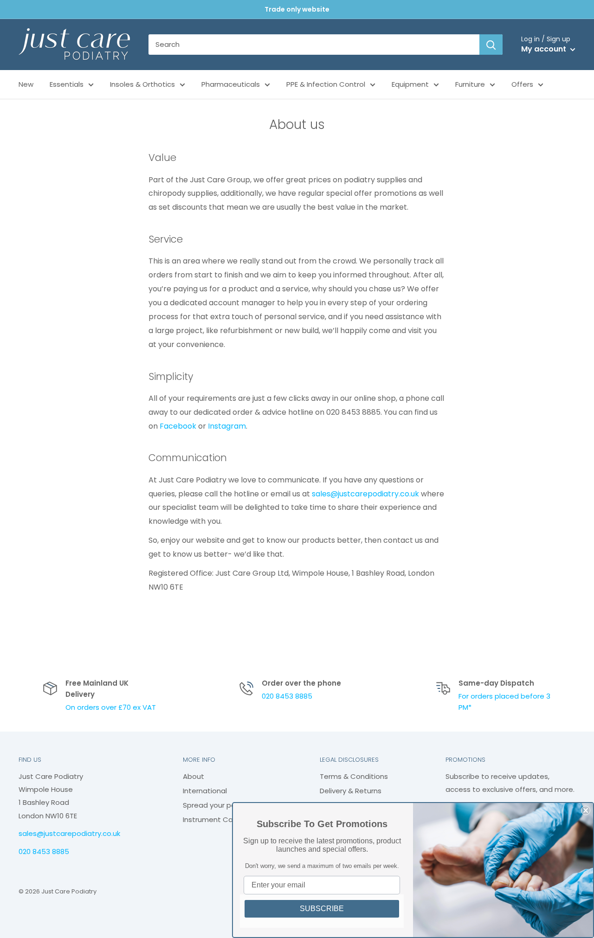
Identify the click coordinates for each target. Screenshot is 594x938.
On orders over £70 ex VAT (110, 707)
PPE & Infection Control (325, 84)
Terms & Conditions (354, 776)
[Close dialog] (585, 810)
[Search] (491, 44)
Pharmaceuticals (230, 84)
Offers (522, 84)
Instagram (227, 426)
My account (544, 49)
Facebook (178, 426)
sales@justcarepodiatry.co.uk (365, 493)
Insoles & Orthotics (142, 84)
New (26, 84)
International (205, 791)
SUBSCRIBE (322, 908)
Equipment (410, 84)
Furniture (470, 84)
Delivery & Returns (350, 791)
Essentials (67, 84)
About (193, 776)
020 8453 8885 (287, 696)
